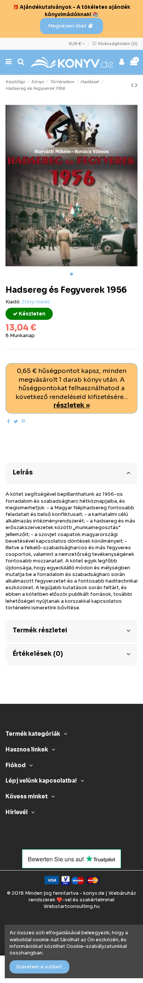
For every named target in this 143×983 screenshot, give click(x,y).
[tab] (72, 472)
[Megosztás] (8, 421)
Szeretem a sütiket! (39, 967)
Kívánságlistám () (117, 43)
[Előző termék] (133, 85)
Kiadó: (13, 302)
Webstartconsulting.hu (72, 906)
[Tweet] (16, 421)
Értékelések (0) (38, 654)
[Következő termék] (136, 85)
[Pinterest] (23, 421)
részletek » (72, 405)
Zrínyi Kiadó (36, 302)
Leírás (23, 472)
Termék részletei (40, 630)
